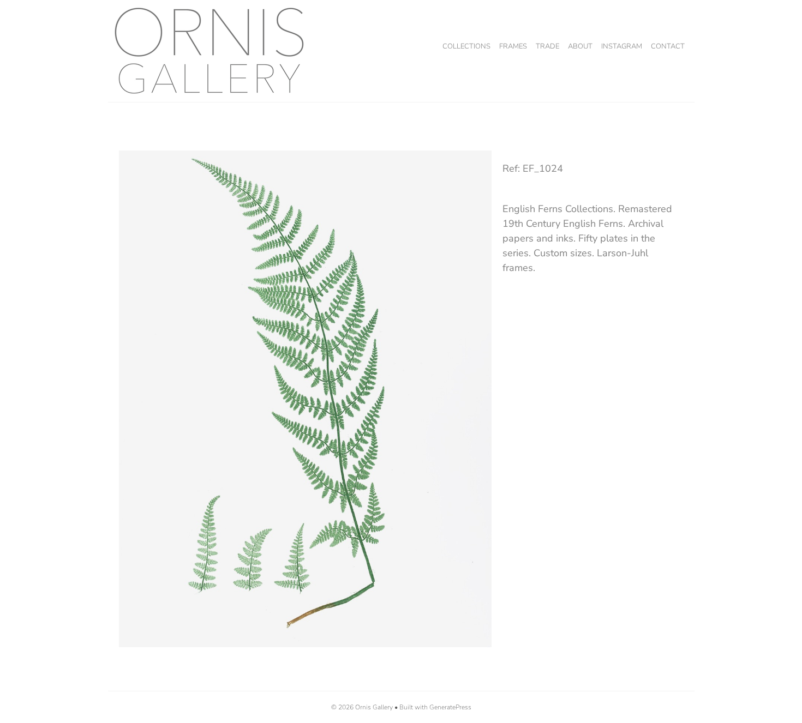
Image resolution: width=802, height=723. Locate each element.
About (580, 46)
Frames (513, 46)
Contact (668, 46)
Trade (547, 46)
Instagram (621, 46)
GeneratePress (450, 707)
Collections (466, 46)
